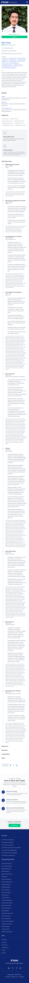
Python (3, 63)
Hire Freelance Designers (7, 842)
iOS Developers (5, 895)
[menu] (27, 2)
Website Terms (15, 976)
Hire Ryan (14, 37)
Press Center (5, 945)
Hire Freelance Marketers (7, 845)
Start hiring (14, 825)
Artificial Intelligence (21, 58)
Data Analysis (4, 60)
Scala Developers (6, 926)
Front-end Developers (7, 866)
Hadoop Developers (6, 892)
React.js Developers (6, 918)
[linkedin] (16, 765)
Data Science (4, 58)
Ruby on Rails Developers (7, 921)
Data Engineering (21, 60)
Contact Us (4, 942)
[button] (14, 161)
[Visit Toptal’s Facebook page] (16, 968)
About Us (4, 953)
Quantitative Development (7, 65)
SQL (8, 63)
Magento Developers (6, 905)
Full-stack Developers (7, 863)
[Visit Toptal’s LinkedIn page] (8, 968)
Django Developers (6, 884)
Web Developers (5, 871)
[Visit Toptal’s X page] (12, 968)
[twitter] (10, 765)
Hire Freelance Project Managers (9, 850)
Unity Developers (6, 929)
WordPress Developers (7, 931)
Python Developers (6, 916)
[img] (8, 45)
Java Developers (5, 897)
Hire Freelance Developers (8, 839)
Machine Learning (12, 58)
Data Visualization (12, 60)
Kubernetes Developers (7, 903)
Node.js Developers (6, 908)
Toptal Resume (5, 947)
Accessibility (21, 976)
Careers (3, 950)
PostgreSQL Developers (7, 913)
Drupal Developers (6, 887)
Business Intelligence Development (8, 67)
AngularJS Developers (7, 882)
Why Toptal (4, 939)
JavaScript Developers (7, 900)
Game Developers (6, 889)
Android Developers (6, 879)
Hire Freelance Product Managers (9, 853)
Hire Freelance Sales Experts (8, 855)
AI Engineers (4, 876)
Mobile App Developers (7, 874)
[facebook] (13, 765)
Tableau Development (18, 65)
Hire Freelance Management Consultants (11, 847)
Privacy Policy (8, 976)
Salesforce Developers (7, 924)
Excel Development (14, 63)
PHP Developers (5, 910)
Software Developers (6, 868)
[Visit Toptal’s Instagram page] (20, 968)
